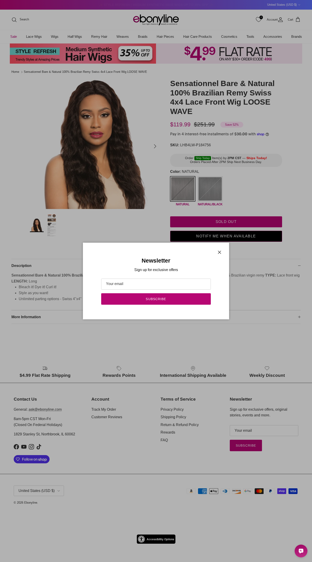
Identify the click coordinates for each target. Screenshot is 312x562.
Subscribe (156, 299)
